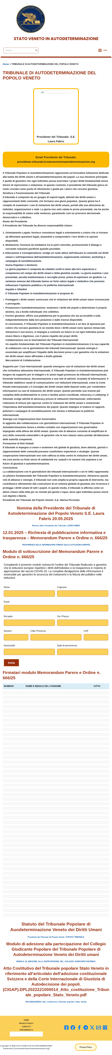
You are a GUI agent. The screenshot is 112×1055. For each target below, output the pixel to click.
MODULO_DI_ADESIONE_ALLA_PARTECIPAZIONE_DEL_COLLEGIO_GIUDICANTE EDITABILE (56, 961)
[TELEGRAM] (85, 1027)
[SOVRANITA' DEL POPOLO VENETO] (66, 1027)
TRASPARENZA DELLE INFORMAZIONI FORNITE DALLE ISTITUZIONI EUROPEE (56, 545)
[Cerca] (36, 50)
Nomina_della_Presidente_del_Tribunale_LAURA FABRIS (56, 526)
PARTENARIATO (26, 1030)
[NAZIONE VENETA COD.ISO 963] (72, 1027)
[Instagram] (105, 1027)
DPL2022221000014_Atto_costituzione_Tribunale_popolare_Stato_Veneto (56, 1002)
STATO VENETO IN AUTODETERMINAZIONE (56, 39)
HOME (26, 1020)
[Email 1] (98, 1027)
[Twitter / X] (92, 1027)
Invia (11, 662)
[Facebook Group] (79, 1027)
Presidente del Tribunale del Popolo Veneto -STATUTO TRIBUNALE (56, 937)
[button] (86, 1047)
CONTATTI (26, 1026)
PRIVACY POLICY (26, 1023)
